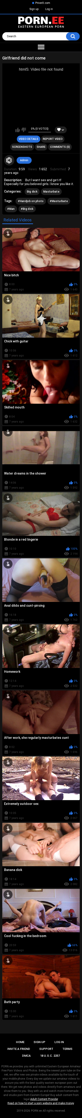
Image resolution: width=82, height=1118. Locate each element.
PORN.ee (36, 1110)
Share (41, 146)
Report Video (53, 139)
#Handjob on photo (31, 201)
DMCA (26, 1055)
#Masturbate (59, 201)
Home (20, 1042)
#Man (11, 208)
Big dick (32, 191)
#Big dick (27, 208)
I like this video (17, 130)
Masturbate (51, 191)
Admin (24, 160)
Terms (67, 1049)
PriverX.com (42, 3)
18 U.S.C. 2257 (50, 1055)
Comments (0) (60, 146)
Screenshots (22, 146)
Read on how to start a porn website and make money (41, 1103)
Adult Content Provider (44, 1099)
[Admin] (9, 160)
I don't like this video (23, 130)
